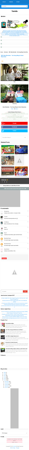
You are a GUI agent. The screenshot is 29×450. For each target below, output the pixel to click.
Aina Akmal (6, 249)
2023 (5, 372)
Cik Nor (6, 216)
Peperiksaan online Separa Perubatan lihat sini (15, 315)
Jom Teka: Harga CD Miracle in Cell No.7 (14, 329)
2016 (5, 377)
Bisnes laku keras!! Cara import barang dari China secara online (15, 32)
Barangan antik (4, 176)
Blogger (17, 447)
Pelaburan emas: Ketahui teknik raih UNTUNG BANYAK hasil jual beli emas (15, 118)
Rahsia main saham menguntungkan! (15, 116)
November (7, 382)
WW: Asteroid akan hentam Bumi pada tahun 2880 (15, 188)
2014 (5, 379)
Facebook (14, 127)
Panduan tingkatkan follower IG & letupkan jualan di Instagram (15, 31)
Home (1, 52)
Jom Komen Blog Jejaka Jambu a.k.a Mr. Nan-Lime (16, 348)
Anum (5, 227)
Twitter (14, 130)
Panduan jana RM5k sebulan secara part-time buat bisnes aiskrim (15, 303)
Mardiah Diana (7, 238)
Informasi (6, 52)
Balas (2, 213)
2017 (5, 375)
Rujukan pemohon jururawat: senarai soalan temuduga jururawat (14, 314)
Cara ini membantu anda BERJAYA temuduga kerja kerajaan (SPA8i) (15, 311)
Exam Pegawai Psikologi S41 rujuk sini (14, 312)
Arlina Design (12, 447)
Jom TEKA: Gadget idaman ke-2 (12, 336)
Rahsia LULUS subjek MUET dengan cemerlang (15, 33)
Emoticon (4, 258)
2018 (5, 374)
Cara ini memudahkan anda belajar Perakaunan (15, 115)
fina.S (5, 232)
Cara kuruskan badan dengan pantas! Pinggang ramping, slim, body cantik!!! (15, 114)
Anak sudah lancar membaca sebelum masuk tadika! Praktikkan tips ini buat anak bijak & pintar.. (15, 35)
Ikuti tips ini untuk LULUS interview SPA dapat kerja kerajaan (15, 30)
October (6, 384)
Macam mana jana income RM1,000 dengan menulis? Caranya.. (15, 119)
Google (14, 123)
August (6, 387)
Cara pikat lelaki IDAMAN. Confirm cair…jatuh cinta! (15, 112)
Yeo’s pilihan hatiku (10, 323)
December (7, 381)
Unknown (3, 180)
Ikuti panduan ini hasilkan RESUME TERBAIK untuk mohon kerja (15, 316)
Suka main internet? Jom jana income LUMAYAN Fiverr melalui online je (14, 33)
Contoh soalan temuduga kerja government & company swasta (15, 318)
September (7, 385)
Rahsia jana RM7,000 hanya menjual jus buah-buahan (15, 304)
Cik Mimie (6, 222)
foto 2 (16, 108)
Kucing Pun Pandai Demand (11, 342)
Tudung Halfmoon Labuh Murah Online (11, 185)
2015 (5, 378)
